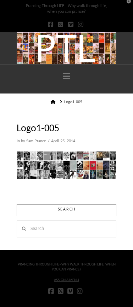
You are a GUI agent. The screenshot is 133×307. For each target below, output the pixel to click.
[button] (66, 76)
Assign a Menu (66, 280)
